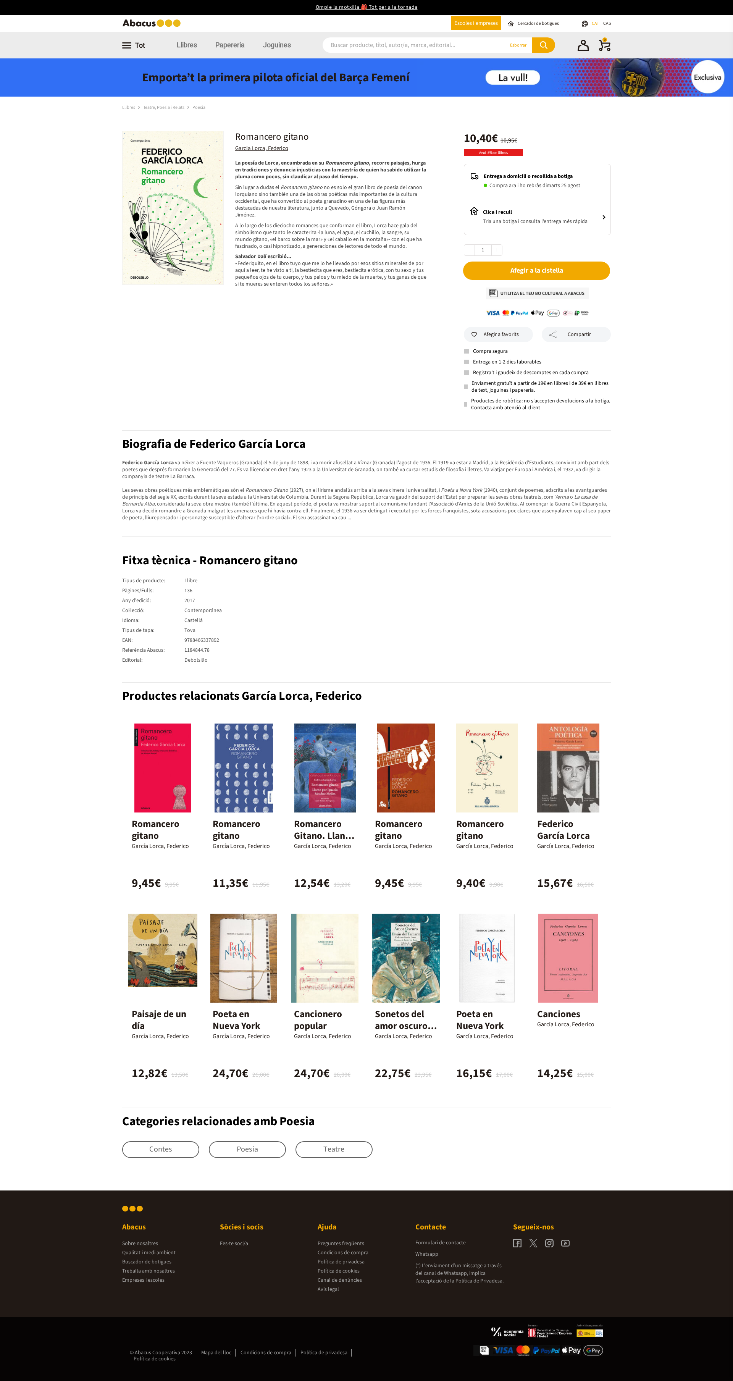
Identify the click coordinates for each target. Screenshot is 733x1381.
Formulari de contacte (440, 1243)
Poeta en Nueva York (236, 1020)
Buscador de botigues (146, 1262)
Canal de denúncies (340, 1280)
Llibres (187, 45)
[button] (583, 46)
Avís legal (328, 1289)
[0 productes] (605, 49)
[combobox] (404, 45)
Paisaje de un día (159, 1020)
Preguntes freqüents (341, 1243)
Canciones (558, 1014)
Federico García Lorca (563, 830)
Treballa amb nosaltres (148, 1271)
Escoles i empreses (476, 23)
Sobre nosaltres (140, 1243)
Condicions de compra (343, 1253)
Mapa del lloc (216, 1353)
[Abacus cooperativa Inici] (153, 26)
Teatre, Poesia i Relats (164, 107)
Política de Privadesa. (479, 1281)
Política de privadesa (341, 1262)
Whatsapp (426, 1254)
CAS (607, 23)
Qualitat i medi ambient (149, 1253)
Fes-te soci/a (234, 1243)
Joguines (277, 45)
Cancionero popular (318, 1020)
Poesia (198, 107)
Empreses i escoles (143, 1280)
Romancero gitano (155, 830)
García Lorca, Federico (261, 148)
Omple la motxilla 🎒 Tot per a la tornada (367, 7)
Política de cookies (339, 1271)
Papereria (230, 45)
